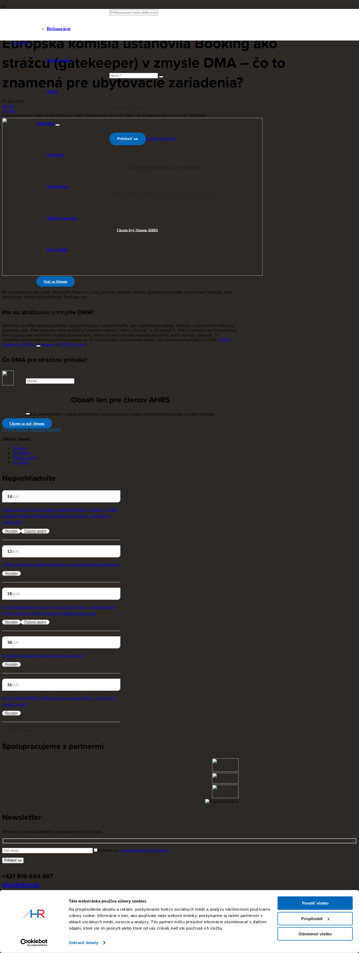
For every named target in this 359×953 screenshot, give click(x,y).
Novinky (20, 448)
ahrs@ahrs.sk (21, 884)
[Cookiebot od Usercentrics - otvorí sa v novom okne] (34, 943)
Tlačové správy (25, 457)
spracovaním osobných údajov (144, 850)
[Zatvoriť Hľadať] (28, 414)
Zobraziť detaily (83, 942)
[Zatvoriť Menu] (38, 346)
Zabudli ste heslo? (161, 138)
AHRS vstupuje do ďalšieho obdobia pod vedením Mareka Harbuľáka (60, 564)
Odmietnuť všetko (315, 934)
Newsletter (21, 453)
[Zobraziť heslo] (161, 77)
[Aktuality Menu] (57, 125)
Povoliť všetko (315, 903)
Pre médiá (21, 43)
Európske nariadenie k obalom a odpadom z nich (42, 655)
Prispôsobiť (312, 918)
